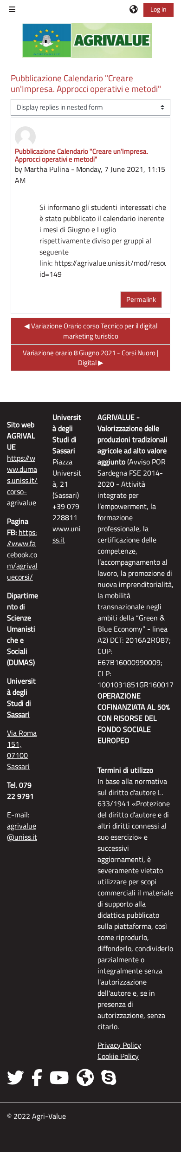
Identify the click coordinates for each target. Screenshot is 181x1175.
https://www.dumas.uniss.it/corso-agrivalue (22, 480)
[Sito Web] (85, 1077)
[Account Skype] (108, 1077)
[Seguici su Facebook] (37, 1077)
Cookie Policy (118, 1056)
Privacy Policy (119, 1045)
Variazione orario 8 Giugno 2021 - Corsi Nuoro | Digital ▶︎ (90, 357)
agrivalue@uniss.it (22, 831)
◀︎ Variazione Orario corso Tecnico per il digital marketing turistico (90, 330)
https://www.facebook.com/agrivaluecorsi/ (22, 554)
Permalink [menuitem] (141, 299)
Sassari (18, 714)
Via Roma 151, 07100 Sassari (22, 749)
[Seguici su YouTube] (59, 1077)
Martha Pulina (46, 169)
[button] (134, 9)
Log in (158, 9)
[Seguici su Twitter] (17, 1077)
